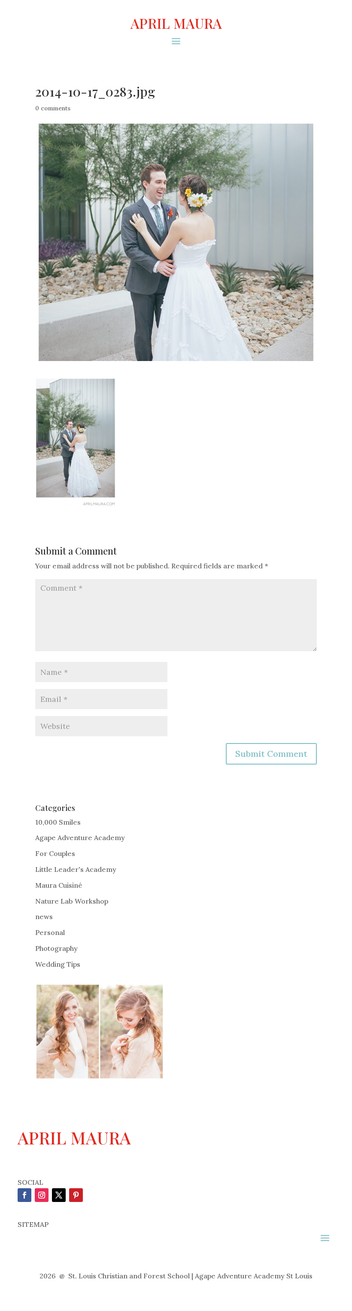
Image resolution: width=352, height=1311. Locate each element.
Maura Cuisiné (58, 885)
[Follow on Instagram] (42, 1195)
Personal (50, 932)
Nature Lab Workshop (71, 901)
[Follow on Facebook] (24, 1195)
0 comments (52, 108)
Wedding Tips (57, 964)
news (44, 916)
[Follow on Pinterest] (76, 1195)
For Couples (55, 853)
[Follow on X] (59, 1195)
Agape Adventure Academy (80, 837)
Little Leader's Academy (75, 869)
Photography (56, 948)
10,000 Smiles (58, 822)
